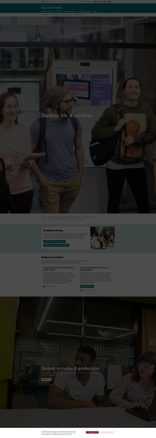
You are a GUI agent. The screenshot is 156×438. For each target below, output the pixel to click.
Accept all (92, 432)
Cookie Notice (68, 434)
